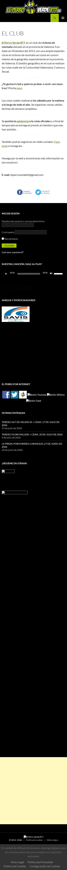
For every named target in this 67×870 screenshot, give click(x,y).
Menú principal (63, 18)
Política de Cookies (15, 866)
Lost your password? (13, 252)
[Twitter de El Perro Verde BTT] (14, 394)
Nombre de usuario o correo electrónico (23, 221)
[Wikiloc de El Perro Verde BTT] (56, 394)
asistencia (23, 121)
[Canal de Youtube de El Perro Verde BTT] (37, 394)
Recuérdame (11, 238)
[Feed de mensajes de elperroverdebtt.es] (33, 400)
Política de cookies (34, 840)
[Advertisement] (33, 790)
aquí (19, 88)
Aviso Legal (17, 862)
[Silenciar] (51, 273)
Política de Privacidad (40, 862)
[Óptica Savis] (16, 313)
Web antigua (52, 840)
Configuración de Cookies (45, 866)
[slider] (59, 273)
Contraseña (8, 232)
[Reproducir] (6, 273)
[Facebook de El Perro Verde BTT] (6, 394)
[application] (33, 273)
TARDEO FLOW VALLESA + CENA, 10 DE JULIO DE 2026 (32, 434)
